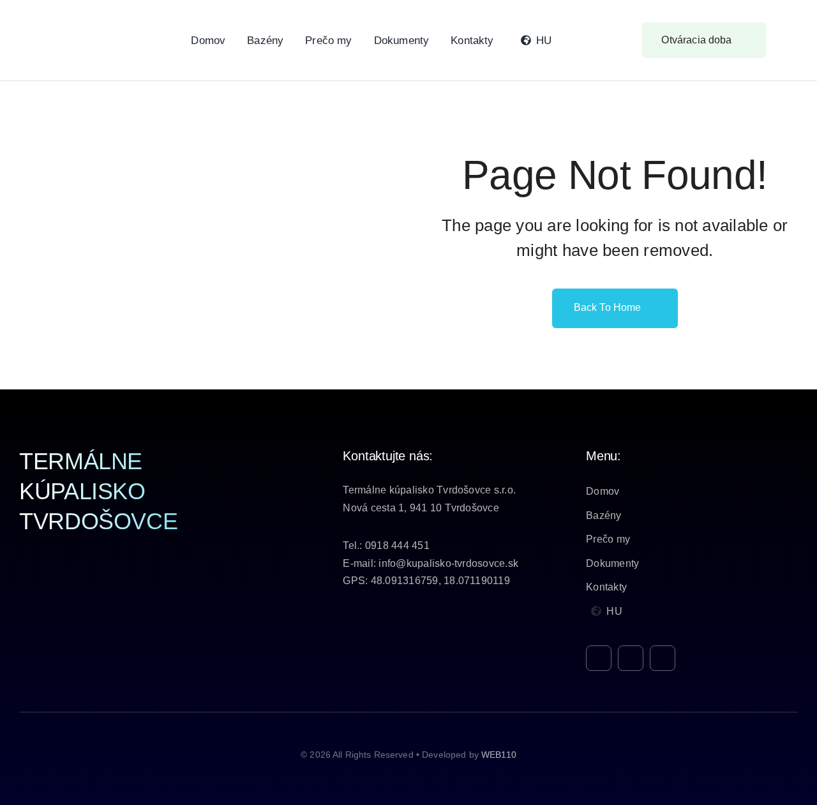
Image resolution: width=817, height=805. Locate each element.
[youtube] (662, 658)
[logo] (83, 15)
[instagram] (630, 658)
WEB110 (498, 754)
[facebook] (598, 658)
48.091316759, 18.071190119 (440, 580)
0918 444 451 (397, 545)
